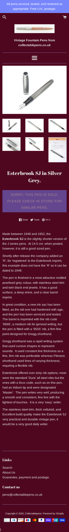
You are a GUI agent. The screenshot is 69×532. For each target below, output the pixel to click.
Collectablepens (33, 513)
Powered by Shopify (53, 513)
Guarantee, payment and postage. (26, 477)
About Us (8, 472)
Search (7, 467)
